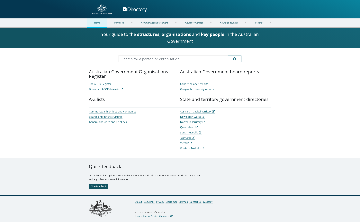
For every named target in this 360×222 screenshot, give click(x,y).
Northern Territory (191, 122)
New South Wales (190, 116)
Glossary (207, 201)
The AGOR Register (100, 84)
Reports (255, 24)
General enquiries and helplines (108, 122)
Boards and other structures (105, 116)
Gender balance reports (194, 84)
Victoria (184, 143)
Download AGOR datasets (104, 89)
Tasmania (185, 137)
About (138, 201)
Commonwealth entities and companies (112, 111)
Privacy (160, 201)
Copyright (149, 201)
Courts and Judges (225, 24)
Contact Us (195, 201)
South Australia (189, 132)
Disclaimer (171, 201)
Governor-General (190, 24)
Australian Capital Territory (196, 111)
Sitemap (183, 201)
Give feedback (98, 186)
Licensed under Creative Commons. (152, 216)
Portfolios (115, 24)
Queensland (187, 127)
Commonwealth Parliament (151, 24)
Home (97, 22)
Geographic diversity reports (197, 89)
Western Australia (190, 148)
